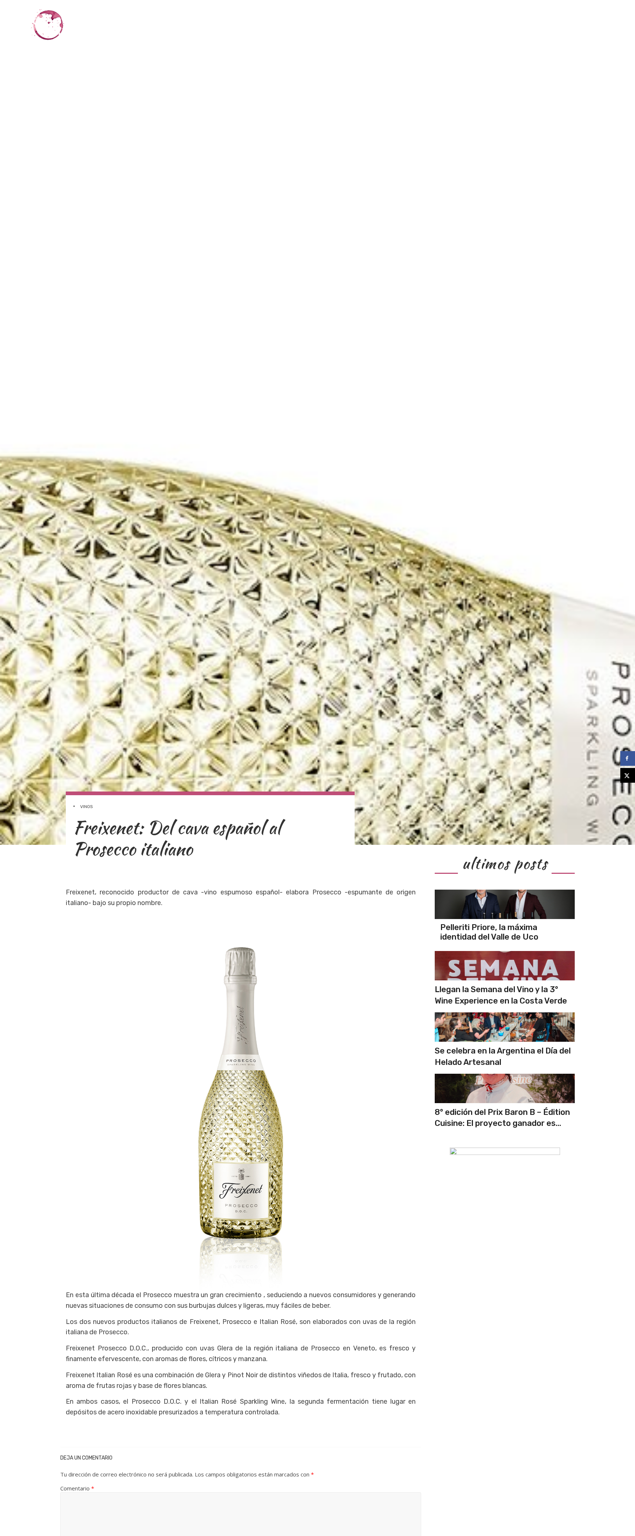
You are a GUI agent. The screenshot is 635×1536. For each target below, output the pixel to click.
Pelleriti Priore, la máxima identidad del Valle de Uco (489, 932)
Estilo (542, 25)
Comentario (77, 1488)
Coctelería (465, 25)
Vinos (378, 25)
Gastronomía (417, 25)
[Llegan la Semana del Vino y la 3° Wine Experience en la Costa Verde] (505, 965)
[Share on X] (627, 775)
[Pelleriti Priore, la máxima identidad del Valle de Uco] (505, 904)
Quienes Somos (585, 25)
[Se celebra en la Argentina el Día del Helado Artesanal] (505, 1027)
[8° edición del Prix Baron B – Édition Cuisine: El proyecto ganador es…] (505, 1088)
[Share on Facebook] (627, 758)
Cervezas (508, 25)
